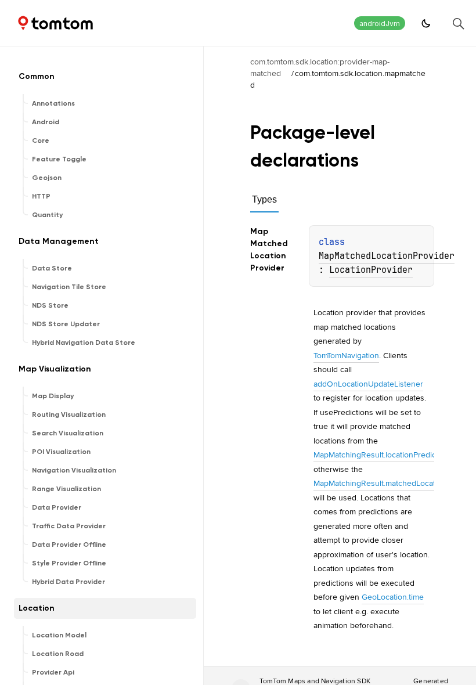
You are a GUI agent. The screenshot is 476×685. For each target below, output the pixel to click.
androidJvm (379, 23)
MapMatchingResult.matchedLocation (379, 483)
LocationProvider (371, 270)
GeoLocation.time (393, 597)
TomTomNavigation (346, 355)
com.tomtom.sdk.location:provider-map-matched (320, 67)
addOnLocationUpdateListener (368, 384)
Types (264, 199)
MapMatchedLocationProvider (387, 256)
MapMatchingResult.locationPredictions (383, 454)
